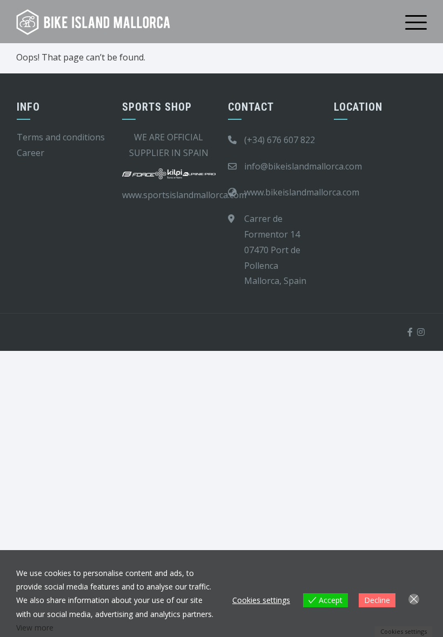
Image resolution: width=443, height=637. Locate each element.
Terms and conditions (61, 137)
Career (30, 153)
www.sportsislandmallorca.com (184, 195)
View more (34, 627)
